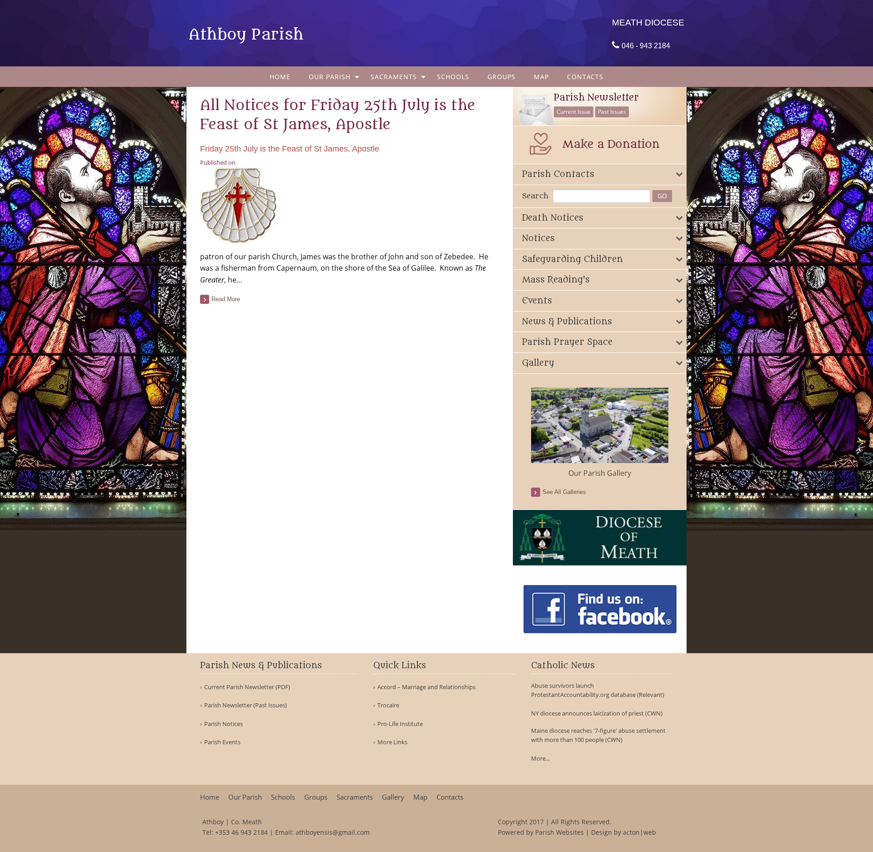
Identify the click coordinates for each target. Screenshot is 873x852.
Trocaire (388, 705)
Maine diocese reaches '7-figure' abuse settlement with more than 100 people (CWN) (598, 735)
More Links (392, 742)
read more (225, 299)
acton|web (639, 832)
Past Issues (612, 112)
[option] (600, 433)
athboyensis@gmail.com (333, 832)
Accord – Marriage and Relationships (426, 687)
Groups (501, 76)
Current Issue (574, 112)
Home (280, 76)
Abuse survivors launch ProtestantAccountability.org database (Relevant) (597, 690)
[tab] (600, 174)
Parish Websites (559, 832)
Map (541, 76)
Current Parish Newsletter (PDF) (247, 687)
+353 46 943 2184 (241, 832)
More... (540, 758)
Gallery (393, 797)
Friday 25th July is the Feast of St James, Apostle (289, 148)
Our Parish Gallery (599, 473)
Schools (453, 76)
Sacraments (394, 76)
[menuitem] (280, 76)
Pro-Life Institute (400, 724)
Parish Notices (223, 724)
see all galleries (564, 492)
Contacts (585, 76)
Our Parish (330, 76)
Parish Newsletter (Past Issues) (245, 705)
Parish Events (222, 742)
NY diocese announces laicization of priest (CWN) (596, 713)
